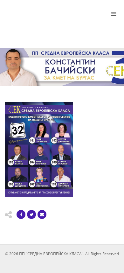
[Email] (42, 214)
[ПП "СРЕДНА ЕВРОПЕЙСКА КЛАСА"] (41, 21)
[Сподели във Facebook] (21, 214)
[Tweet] (31, 214)
